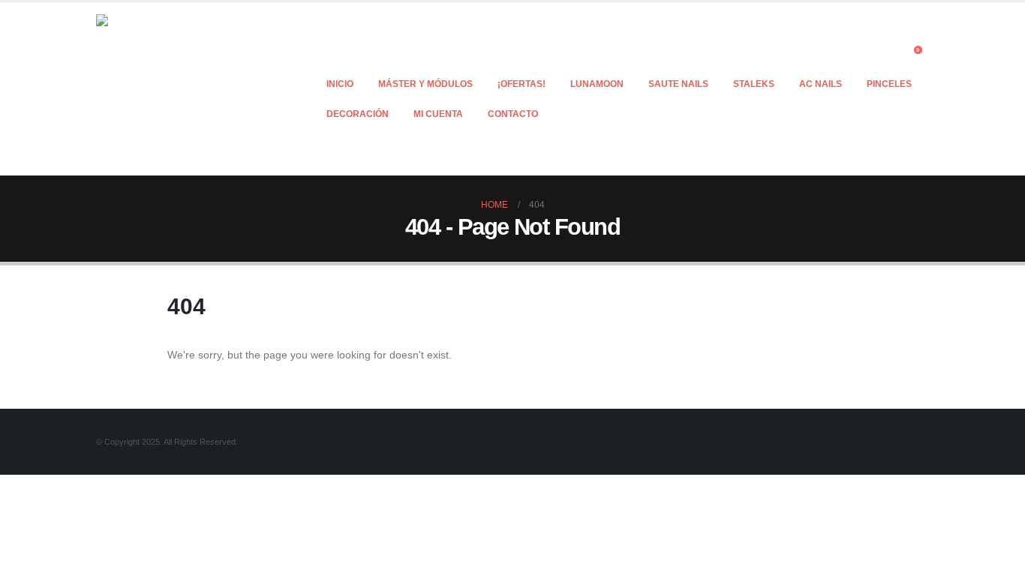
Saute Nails (678, 84)
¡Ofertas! (521, 84)
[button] (891, 54)
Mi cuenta (438, 114)
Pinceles (889, 84)
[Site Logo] (190, 89)
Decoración (357, 114)
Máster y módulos (425, 84)
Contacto (513, 114)
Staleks (753, 84)
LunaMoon (597, 84)
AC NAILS (820, 84)
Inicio (339, 84)
